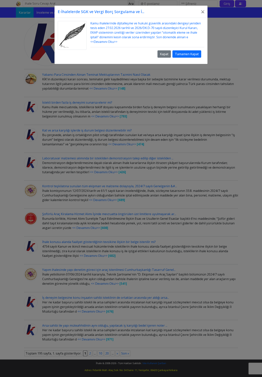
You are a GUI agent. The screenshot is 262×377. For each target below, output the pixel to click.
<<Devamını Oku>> (103, 42)
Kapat (164, 54)
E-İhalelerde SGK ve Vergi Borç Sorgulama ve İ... (101, 11)
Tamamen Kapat (187, 54)
